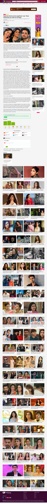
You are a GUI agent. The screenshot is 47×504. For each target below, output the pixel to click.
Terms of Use (25, 497)
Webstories (25, 3)
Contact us (25, 495)
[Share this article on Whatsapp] (8, 25)
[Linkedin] (10, 497)
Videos (30, 3)
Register (45, 1)
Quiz (12, 3)
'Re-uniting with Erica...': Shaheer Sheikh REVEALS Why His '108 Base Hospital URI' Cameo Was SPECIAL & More (37, 109)
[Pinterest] (9, 497)
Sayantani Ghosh (19, 54)
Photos (33, 3)
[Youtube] (6, 497)
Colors (35, 495)
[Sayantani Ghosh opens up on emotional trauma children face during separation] (7, 155)
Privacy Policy (25, 498)
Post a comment (27, 22)
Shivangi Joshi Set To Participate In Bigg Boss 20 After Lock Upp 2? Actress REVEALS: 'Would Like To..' (38, 60)
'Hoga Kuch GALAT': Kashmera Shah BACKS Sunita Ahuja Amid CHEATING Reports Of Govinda (37, 71)
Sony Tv (35, 496)
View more (38, 112)
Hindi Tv (4, 14)
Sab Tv (35, 497)
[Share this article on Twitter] (6, 25)
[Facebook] (3, 497)
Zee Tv (35, 494)
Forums (7, 3)
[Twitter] (4, 497)
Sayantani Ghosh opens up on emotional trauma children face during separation (8, 161)
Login (42, 1)
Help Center (25, 496)
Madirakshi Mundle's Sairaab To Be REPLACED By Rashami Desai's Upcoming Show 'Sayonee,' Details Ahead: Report (37, 84)
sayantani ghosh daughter (7, 150)
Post (6, 146)
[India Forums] (6, 1)
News (4, 3)
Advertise (25, 494)
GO (38, 1)
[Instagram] (7, 497)
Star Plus (35, 493)
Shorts (16, 3)
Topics (10, 3)
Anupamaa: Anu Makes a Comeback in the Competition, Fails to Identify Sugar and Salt (37, 97)
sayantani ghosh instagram (16, 150)
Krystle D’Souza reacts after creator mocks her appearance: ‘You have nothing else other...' (38, 47)
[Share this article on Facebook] (5, 25)
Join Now (5, 117)
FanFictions (21, 3)
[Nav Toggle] (1, 1)
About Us (25, 493)
